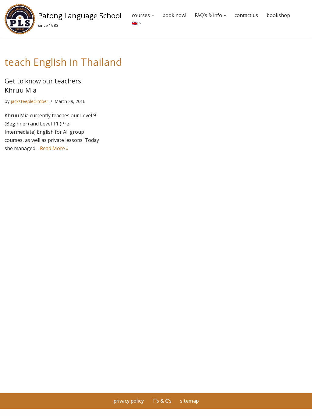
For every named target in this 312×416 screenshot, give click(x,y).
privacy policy (129, 400)
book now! (174, 15)
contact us (246, 15)
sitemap (189, 400)
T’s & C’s (162, 400)
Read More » (54, 148)
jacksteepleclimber (29, 101)
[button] (152, 15)
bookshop (278, 15)
